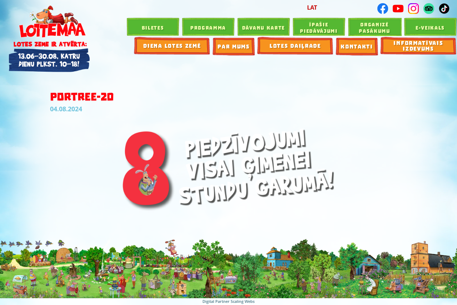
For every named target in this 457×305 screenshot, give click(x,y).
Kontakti (357, 46)
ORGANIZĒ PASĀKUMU (374, 27)
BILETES (153, 28)
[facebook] (382, 8)
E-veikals (430, 28)
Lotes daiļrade (295, 46)
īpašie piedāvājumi (319, 27)
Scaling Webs (243, 301)
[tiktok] (444, 8)
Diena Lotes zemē (172, 46)
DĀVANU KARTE (263, 28)
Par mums (233, 46)
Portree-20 (82, 97)
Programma (208, 28)
